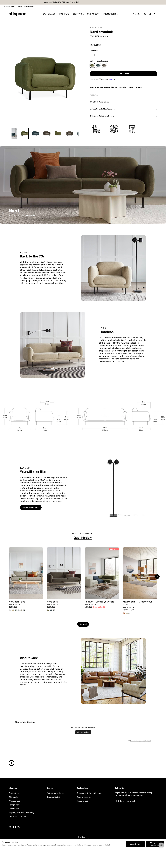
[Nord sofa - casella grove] (48, 610)
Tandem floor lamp (30, 507)
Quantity (94, 51)
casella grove (92, 65)
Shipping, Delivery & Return (102, 116)
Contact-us (14, 793)
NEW (44, 14)
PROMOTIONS (109, 14)
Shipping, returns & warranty (21, 812)
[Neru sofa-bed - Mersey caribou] (13, 610)
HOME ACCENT (93, 14)
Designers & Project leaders (89, 793)
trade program (29, 6)
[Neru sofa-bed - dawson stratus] (24, 610)
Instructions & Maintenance (102, 109)
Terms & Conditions (17, 816)
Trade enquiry (83, 801)
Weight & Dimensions (99, 102)
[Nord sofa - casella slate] (51, 610)
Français (136, 14)
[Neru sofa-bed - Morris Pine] (16, 610)
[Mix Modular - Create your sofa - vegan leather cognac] (124, 613)
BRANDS (52, 14)
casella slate (98, 65)
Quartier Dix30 (53, 797)
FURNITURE (64, 14)
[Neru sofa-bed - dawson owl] (21, 610)
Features (94, 95)
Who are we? (14, 801)
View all (83, 624)
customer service (9, 6)
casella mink (104, 65)
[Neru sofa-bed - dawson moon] (19, 610)
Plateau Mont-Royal (55, 793)
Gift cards (13, 797)
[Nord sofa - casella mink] (54, 610)
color (99, 61)
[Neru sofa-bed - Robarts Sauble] (10, 610)
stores (20, 6)
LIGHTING (77, 14)
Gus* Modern (96, 27)
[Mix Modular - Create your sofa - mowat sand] (127, 613)
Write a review (83, 732)
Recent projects (84, 797)
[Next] (157, 576)
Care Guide (14, 808)
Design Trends (15, 805)
